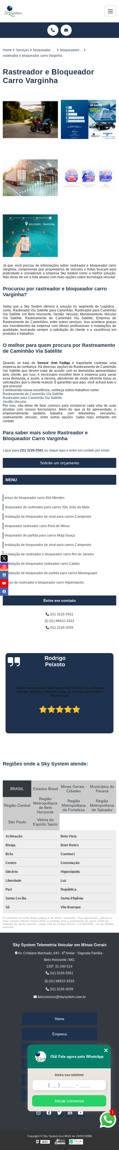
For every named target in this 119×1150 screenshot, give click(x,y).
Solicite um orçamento (59, 463)
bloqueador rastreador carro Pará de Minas (37, 526)
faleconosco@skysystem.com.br (61, 997)
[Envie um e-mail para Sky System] (66, 30)
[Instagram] (38, 1112)
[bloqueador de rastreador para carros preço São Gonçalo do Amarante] (30, 177)
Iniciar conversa (69, 1101)
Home (59, 1019)
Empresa (59, 1034)
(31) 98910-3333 (61, 621)
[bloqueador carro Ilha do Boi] (30, 119)
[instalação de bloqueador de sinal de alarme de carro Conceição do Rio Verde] (88, 119)
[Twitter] (59, 1112)
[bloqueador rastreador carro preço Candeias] (88, 177)
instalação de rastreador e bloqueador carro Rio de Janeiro (49, 554)
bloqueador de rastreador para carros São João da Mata (47, 507)
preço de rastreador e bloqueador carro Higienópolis (44, 582)
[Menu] (110, 11)
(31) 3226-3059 (61, 628)
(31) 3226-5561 (32, 450)
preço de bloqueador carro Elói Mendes (34, 498)
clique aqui (57, 450)
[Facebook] (49, 1112)
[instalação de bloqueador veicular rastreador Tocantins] (30, 236)
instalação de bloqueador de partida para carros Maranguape (51, 573)
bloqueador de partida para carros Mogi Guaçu (40, 535)
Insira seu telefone (69, 1075)
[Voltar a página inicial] (13, 11)
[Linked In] (70, 1112)
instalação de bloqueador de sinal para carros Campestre (48, 517)
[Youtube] (80, 1112)
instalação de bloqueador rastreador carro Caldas (42, 564)
